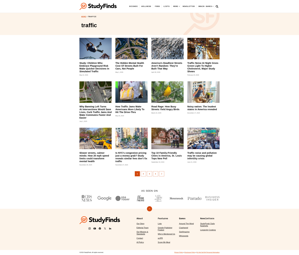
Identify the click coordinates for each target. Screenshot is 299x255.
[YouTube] (94, 228)
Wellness (146, 6)
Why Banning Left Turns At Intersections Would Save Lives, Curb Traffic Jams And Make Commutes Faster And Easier (95, 112)
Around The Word (186, 224)
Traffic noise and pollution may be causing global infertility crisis (202, 156)
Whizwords (183, 236)
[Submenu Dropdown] (179, 6)
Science (133, 6)
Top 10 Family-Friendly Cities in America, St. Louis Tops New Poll (166, 156)
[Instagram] (89, 228)
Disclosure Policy (189, 252)
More (175, 6)
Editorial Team (142, 228)
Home (83, 17)
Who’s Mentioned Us (166, 234)
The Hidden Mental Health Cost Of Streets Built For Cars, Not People (129, 66)
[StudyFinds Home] (98, 6)
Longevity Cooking (208, 230)
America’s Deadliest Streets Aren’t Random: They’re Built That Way (166, 66)
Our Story (140, 224)
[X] (105, 228)
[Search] (217, 6)
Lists (167, 6)
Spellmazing (184, 232)
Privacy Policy (178, 252)
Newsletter (189, 6)
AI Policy (140, 242)
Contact (140, 238)
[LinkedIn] (110, 228)
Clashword (183, 228)
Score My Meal (164, 242)
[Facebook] (99, 228)
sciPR (160, 238)
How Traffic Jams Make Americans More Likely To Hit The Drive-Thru (129, 109)
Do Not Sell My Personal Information (208, 252)
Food (157, 6)
